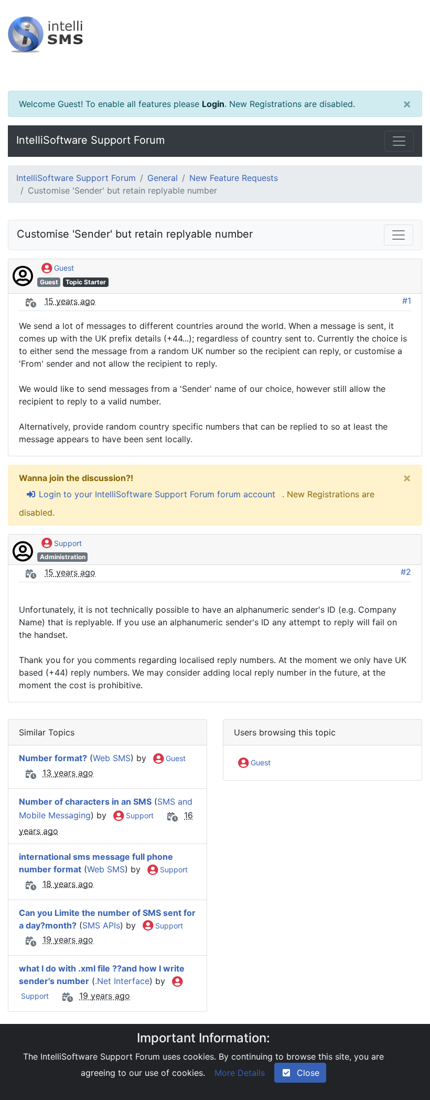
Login (213, 104)
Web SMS (112, 758)
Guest (63, 267)
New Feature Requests (233, 178)
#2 (406, 572)
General (162, 178)
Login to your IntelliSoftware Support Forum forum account (155, 494)
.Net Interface (122, 981)
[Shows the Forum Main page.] (215, 45)
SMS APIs (101, 925)
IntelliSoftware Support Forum (90, 140)
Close (305, 1072)
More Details (239, 1072)
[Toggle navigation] (399, 141)
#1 (406, 300)
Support (67, 543)
